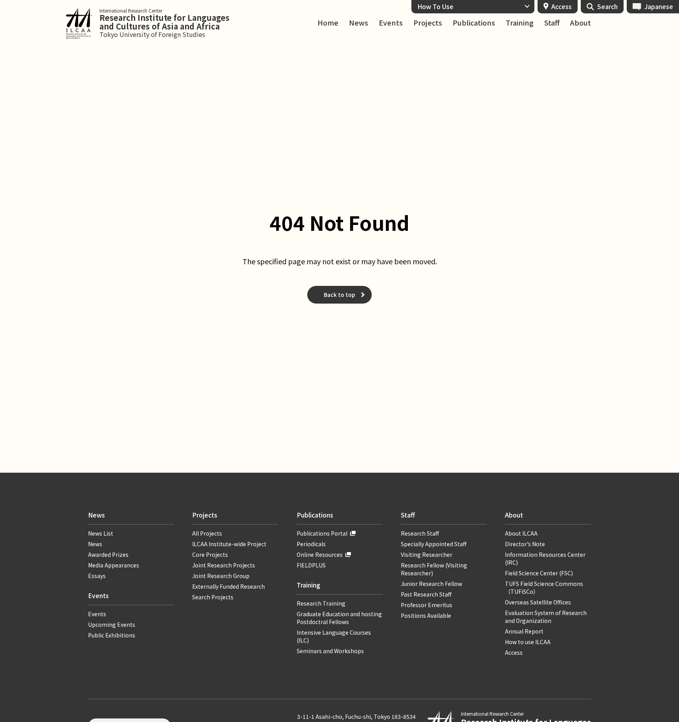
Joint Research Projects (223, 565)
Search (607, 6)
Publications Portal (322, 533)
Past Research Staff (426, 594)
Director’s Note (525, 544)
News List (100, 533)
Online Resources (320, 554)
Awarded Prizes (108, 554)
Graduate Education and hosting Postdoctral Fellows (339, 618)
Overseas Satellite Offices (538, 602)
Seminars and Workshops (330, 651)
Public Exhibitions (111, 635)
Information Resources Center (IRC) (545, 558)
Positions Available (426, 615)
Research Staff (420, 533)
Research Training (321, 603)
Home (327, 23)
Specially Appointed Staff (433, 544)
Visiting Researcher (426, 554)
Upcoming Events (111, 624)
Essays (97, 576)
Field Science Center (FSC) (539, 573)
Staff (552, 23)
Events (391, 23)
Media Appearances (113, 565)
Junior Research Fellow (431, 584)
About (580, 23)
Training (520, 23)
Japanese (658, 6)
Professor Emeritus (426, 605)
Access (561, 6)
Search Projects (212, 597)
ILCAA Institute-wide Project (229, 544)
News (358, 23)
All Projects (207, 533)
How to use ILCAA (528, 642)
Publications (474, 23)
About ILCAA (521, 533)
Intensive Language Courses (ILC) (334, 636)
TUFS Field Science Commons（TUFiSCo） (544, 587)
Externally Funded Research (228, 586)
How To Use (435, 6)
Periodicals (311, 544)
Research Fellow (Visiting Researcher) (434, 569)
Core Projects (210, 554)
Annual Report (524, 631)
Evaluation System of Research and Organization (546, 616)
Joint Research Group (221, 576)
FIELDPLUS (311, 565)
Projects (427, 23)
